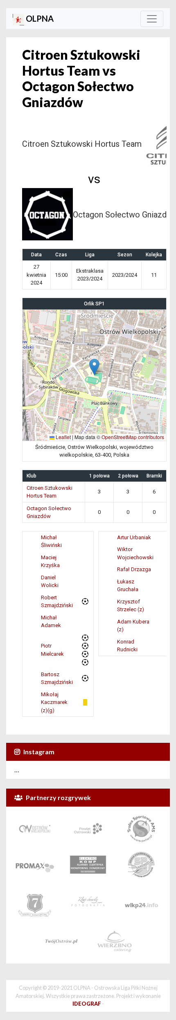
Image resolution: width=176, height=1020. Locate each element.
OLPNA (39, 18)
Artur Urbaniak (134, 537)
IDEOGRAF (86, 1003)
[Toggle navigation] (151, 19)
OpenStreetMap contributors (133, 436)
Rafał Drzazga (134, 569)
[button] (94, 367)
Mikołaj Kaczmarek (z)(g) (54, 702)
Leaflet (62, 436)
